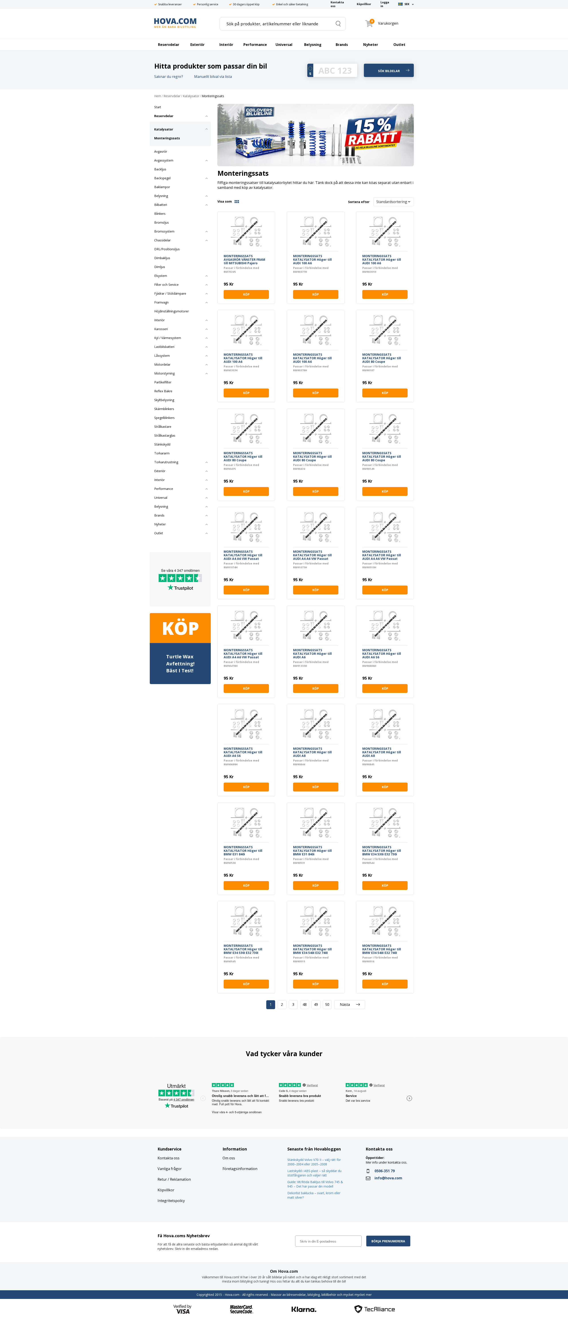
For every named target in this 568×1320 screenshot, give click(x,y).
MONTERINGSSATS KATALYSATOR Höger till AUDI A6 (312, 653)
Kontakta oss (168, 1158)
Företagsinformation (240, 1168)
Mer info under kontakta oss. (387, 1162)
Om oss (229, 1158)
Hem (157, 96)
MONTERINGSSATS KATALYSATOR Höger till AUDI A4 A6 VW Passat (243, 555)
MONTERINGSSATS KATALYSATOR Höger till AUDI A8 (312, 752)
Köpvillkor (166, 1190)
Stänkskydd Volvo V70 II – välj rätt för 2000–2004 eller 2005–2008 (314, 1162)
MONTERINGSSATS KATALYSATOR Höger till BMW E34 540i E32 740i (312, 949)
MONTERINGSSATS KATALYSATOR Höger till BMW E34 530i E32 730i (381, 850)
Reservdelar (172, 96)
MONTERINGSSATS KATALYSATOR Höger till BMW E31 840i (243, 850)
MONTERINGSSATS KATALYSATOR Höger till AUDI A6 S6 (381, 653)
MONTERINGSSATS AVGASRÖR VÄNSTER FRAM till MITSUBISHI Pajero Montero (244, 259)
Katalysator (191, 96)
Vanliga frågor (170, 1168)
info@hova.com (388, 1178)
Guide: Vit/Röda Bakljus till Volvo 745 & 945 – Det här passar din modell (315, 1184)
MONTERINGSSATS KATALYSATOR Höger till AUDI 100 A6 (312, 259)
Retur (162, 1179)
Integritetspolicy (171, 1200)
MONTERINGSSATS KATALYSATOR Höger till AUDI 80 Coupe (381, 358)
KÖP (246, 294)
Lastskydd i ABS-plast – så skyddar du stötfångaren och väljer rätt (314, 1173)
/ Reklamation (179, 1179)
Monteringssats (213, 96)
